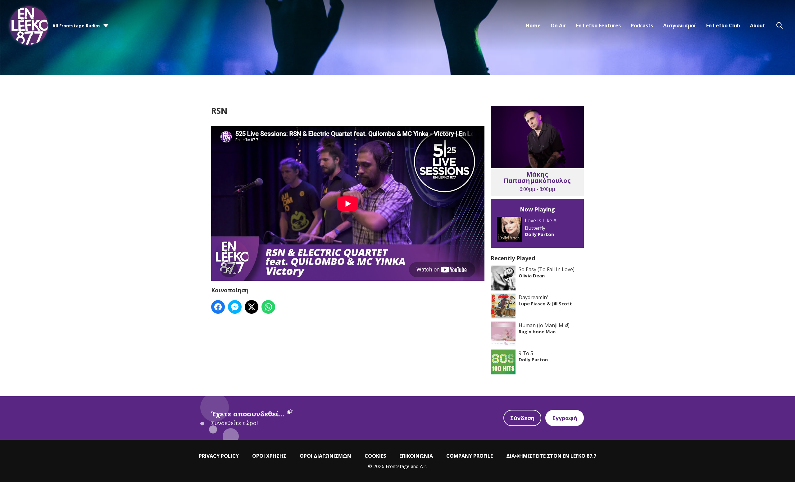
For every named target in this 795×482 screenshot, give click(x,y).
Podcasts (642, 25)
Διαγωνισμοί (679, 25)
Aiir (423, 466)
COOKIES (375, 455)
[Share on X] (251, 307)
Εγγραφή (564, 418)
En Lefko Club (723, 25)
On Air (558, 25)
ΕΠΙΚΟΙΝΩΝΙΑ (416, 455)
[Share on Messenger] (235, 307)
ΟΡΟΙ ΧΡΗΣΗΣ (269, 455)
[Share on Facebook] (218, 307)
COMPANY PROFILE (469, 455)
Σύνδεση (522, 418)
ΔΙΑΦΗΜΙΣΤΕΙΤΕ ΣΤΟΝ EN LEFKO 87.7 (551, 455)
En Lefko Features (598, 25)
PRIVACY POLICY (219, 455)
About (757, 25)
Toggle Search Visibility (779, 25)
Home (533, 25)
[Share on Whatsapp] (268, 307)
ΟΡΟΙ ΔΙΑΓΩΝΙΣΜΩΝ (325, 455)
